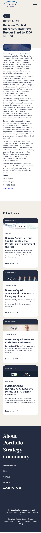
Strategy (12, 449)
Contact (6, 476)
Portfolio (13, 442)
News (5, 471)
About (10, 435)
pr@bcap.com (8, 188)
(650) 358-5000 (12, 488)
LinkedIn (7, 482)
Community (16, 456)
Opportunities (9, 465)
